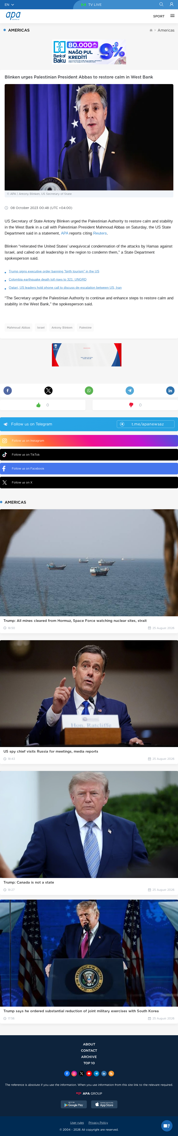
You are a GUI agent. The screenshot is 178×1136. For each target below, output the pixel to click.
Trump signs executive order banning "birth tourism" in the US (54, 271)
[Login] (171, 4)
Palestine (85, 327)
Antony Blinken (61, 327)
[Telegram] (96, 1074)
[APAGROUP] (89, 1093)
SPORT (159, 16)
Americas (166, 30)
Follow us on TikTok (26, 454)
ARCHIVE (89, 1057)
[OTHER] (171, 16)
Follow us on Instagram (28, 440)
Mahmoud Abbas (18, 327)
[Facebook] (67, 1074)
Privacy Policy (98, 1122)
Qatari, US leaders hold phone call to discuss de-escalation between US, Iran (65, 287)
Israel (40, 327)
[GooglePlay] (74, 1104)
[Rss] (111, 1074)
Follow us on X (22, 482)
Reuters (100, 233)
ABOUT (89, 1044)
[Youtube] (89, 1074)
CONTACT (89, 1050)
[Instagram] (74, 1074)
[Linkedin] (104, 1074)
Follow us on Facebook (28, 468)
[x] (81, 1074)
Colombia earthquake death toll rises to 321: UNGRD (47, 279)
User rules (77, 1122)
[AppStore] (104, 1104)
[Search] (161, 4)
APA (64, 233)
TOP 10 (89, 1063)
